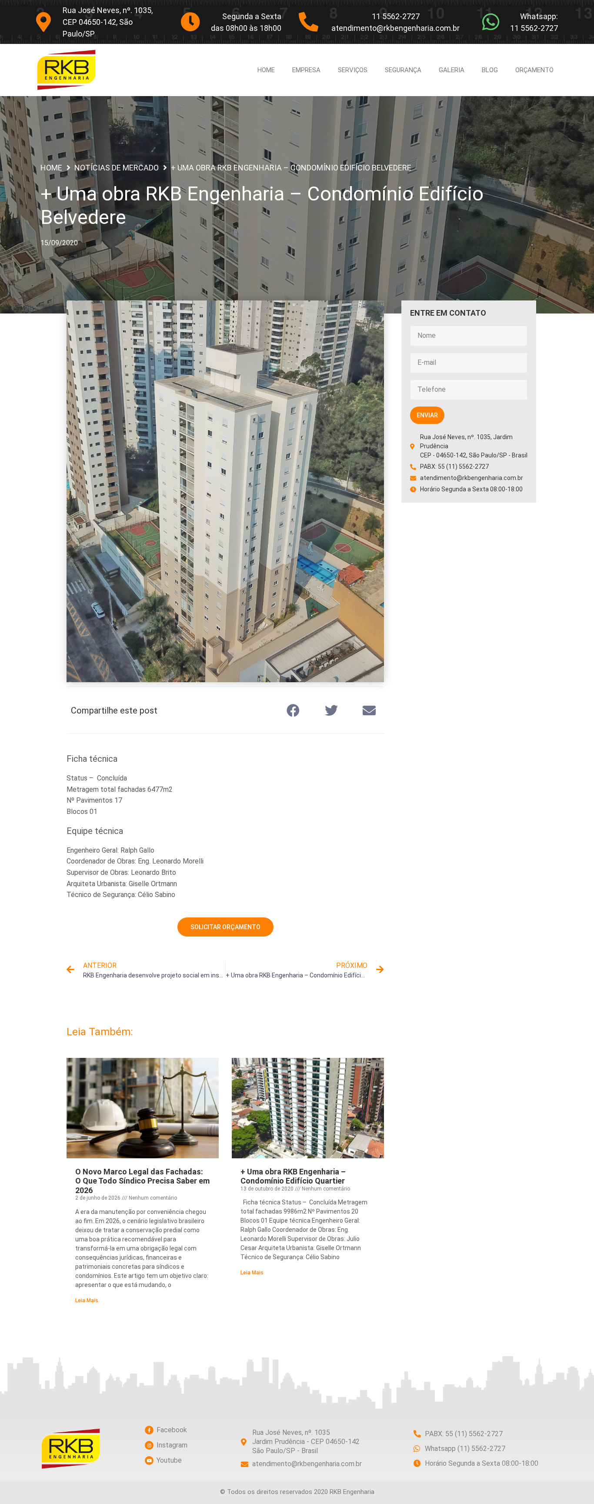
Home (266, 70)
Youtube (169, 1460)
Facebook (172, 1430)
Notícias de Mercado (116, 167)
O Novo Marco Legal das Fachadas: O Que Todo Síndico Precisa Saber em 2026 (142, 1181)
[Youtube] (149, 1460)
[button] (293, 710)
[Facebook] (149, 1430)
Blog (490, 70)
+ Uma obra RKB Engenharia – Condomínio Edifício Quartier (293, 1176)
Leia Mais (86, 1300)
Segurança (403, 70)
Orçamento (534, 70)
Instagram (172, 1445)
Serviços (352, 70)
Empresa (306, 70)
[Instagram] (149, 1445)
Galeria (451, 70)
